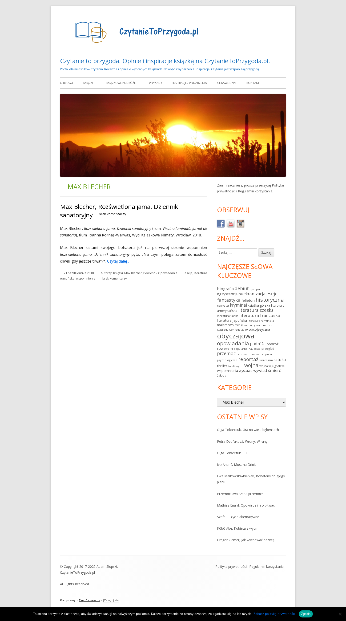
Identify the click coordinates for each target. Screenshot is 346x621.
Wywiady (155, 83)
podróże (258, 343)
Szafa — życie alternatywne (238, 517)
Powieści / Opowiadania (160, 273)
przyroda (266, 354)
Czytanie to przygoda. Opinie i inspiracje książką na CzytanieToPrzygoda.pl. (165, 61)
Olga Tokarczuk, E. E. (233, 453)
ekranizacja (255, 293)
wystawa (245, 370)
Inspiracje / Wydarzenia (190, 83)
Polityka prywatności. (231, 566)
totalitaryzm (235, 366)
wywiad (260, 370)
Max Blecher (133, 273)
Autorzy (106, 273)
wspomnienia (85, 278)
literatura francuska (259, 315)
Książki (88, 83)
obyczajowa (235, 336)
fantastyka (229, 300)
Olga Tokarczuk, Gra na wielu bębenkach (248, 429)
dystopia (255, 289)
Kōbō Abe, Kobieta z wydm (237, 528)
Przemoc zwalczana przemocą (240, 493)
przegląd (268, 348)
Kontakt (252, 83)
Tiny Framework (89, 600)
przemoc (226, 353)
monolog (249, 325)
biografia (225, 288)
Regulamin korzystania (255, 191)
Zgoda (305, 614)
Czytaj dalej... (120, 261)
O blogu (66, 83)
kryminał (238, 305)
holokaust (223, 305)
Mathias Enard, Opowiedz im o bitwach (247, 505)
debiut (242, 288)
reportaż (248, 359)
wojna (251, 365)
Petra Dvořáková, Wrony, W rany (242, 441)
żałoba (221, 375)
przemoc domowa (248, 354)
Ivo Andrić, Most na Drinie (237, 464)
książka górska (259, 305)
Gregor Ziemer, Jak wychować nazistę (245, 540)
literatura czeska (256, 310)
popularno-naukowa (247, 348)
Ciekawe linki (226, 83)
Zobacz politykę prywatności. (274, 614)
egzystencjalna (230, 293)
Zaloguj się (111, 600)
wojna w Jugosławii (272, 366)
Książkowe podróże (121, 83)
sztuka (280, 359)
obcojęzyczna (259, 329)
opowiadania (233, 343)
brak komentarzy (112, 213)
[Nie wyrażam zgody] (340, 614)
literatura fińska (227, 316)
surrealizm (266, 360)
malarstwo (225, 325)
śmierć (274, 370)
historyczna (270, 299)
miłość (239, 325)
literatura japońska (232, 320)
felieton (248, 300)
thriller (222, 365)
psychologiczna (227, 360)
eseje (189, 273)
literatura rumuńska (261, 320)
